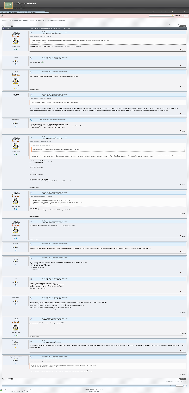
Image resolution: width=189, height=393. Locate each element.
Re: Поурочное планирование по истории (55, 32)
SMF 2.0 (87, 389)
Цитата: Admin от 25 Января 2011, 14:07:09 (40, 98)
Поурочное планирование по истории (54, 20)
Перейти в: (172, 385)
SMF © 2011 (93, 389)
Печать (183, 26)
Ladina (16, 258)
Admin (16, 32)
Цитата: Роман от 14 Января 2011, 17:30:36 (40, 361)
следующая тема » (181, 24)
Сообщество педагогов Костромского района (15, 20)
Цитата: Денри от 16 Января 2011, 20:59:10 (40, 36)
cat (16, 278)
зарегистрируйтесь (182, 11)
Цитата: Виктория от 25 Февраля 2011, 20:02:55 (41, 141)
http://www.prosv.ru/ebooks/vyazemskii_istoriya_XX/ (67, 46)
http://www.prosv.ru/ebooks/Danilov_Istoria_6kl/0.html (59, 225)
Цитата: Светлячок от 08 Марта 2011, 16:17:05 (41, 196)
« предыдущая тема (169, 24)
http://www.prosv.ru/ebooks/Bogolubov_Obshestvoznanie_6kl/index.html (50, 181)
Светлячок (15, 119)
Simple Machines (100, 389)
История (38, 20)
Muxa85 (15, 243)
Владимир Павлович (15, 357)
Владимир (15, 297)
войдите (173, 11)
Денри (16, 57)
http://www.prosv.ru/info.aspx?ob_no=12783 (51, 323)
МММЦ (32, 20)
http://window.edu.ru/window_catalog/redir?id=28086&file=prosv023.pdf (50, 210)
